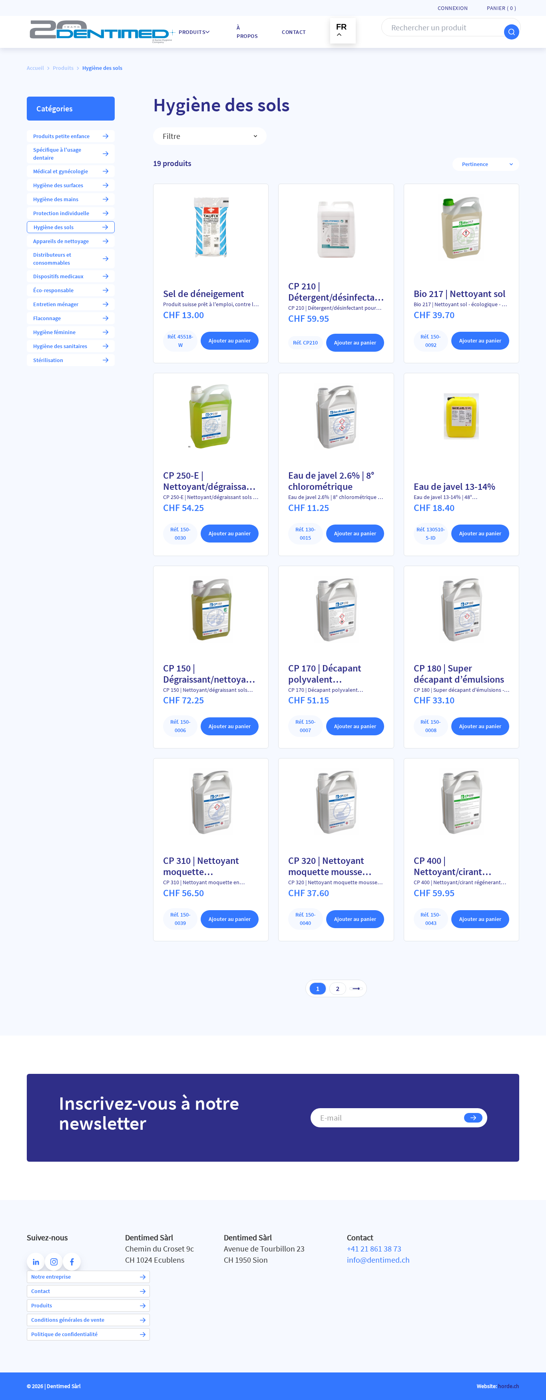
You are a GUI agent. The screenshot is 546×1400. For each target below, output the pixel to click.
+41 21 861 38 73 (374, 1248)
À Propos (247, 32)
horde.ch (508, 1386)
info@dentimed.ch (378, 1260)
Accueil (35, 67)
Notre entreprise (51, 1276)
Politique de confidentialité (64, 1334)
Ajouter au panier (230, 340)
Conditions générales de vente (67, 1319)
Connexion (453, 8)
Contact (294, 32)
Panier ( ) (501, 8)
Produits (192, 32)
